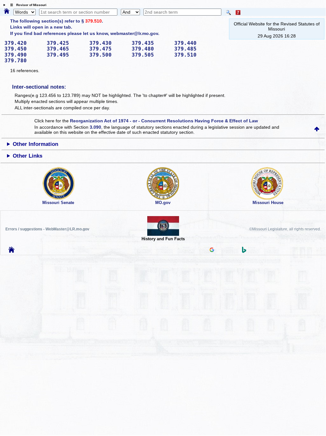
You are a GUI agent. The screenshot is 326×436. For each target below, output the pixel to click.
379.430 (108, 43)
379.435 (151, 43)
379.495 (66, 55)
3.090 (95, 127)
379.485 (193, 49)
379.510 (93, 21)
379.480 (151, 49)
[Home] (7, 11)
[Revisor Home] (11, 251)
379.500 (108, 55)
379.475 (108, 49)
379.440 (193, 43)
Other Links (27, 156)
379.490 (23, 55)
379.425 (66, 43)
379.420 (23, 43)
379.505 (151, 55)
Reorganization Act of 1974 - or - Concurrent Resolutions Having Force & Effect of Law (164, 120)
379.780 (23, 61)
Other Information (35, 144)
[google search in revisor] (212, 250)
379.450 (23, 49)
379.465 (66, 49)
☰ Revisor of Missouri (26, 5)
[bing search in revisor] (244, 251)
